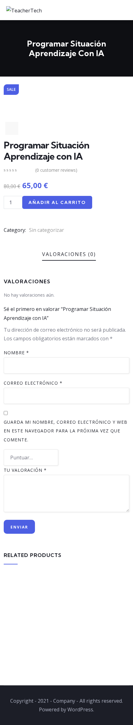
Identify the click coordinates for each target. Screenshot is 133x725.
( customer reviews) (56, 170)
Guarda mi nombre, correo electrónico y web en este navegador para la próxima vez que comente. (65, 431)
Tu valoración (25, 470)
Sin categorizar (46, 230)
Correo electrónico (33, 383)
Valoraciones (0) (69, 254)
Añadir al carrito (57, 202)
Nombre (16, 353)
